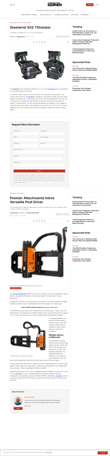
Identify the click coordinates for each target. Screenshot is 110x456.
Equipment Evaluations (61, 14)
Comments (17, 162)
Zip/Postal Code (18, 149)
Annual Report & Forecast (29, 14)
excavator (59, 376)
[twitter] (39, 42)
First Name (17, 131)
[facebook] (34, 42)
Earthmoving (85, 14)
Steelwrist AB (21, 36)
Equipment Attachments (17, 193)
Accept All (102, 452)
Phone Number (44, 137)
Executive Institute (46, 14)
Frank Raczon (14, 212)
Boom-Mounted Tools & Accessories (20, 22)
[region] (55, 453)
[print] (68, 42)
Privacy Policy (48, 452)
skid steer (19, 373)
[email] (44, 42)
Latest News (74, 14)
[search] (14, 5)
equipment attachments (49, 307)
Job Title (43, 143)
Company (16, 143)
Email (16, 137)
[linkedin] (36, 42)
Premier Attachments (32, 212)
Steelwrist (16, 89)
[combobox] (39, 158)
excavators (51, 89)
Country (16, 156)
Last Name (43, 131)
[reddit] (42, 42)
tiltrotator (31, 97)
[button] (11, 5)
